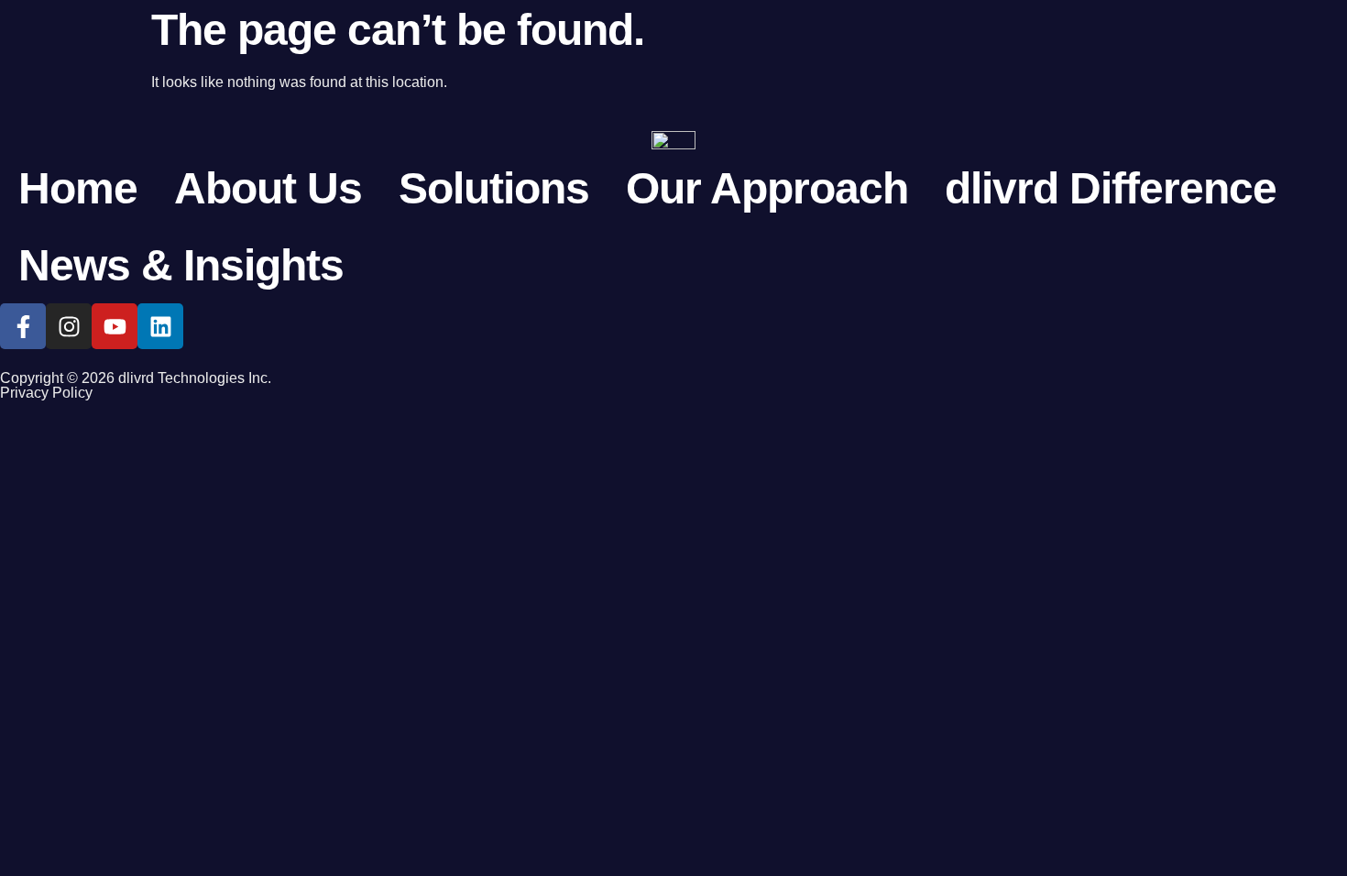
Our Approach (767, 188)
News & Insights (181, 265)
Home (77, 188)
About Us (268, 188)
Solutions (494, 188)
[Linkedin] (160, 326)
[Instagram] (69, 326)
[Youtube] (114, 326)
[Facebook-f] (23, 326)
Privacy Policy (46, 392)
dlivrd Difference (1110, 188)
